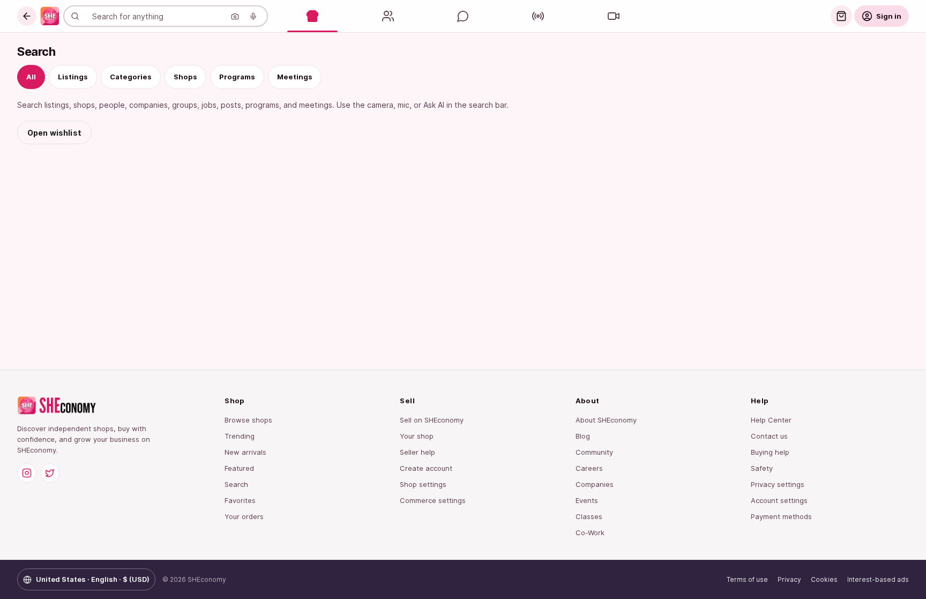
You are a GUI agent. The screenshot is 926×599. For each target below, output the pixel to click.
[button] (26, 16)
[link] (49, 16)
